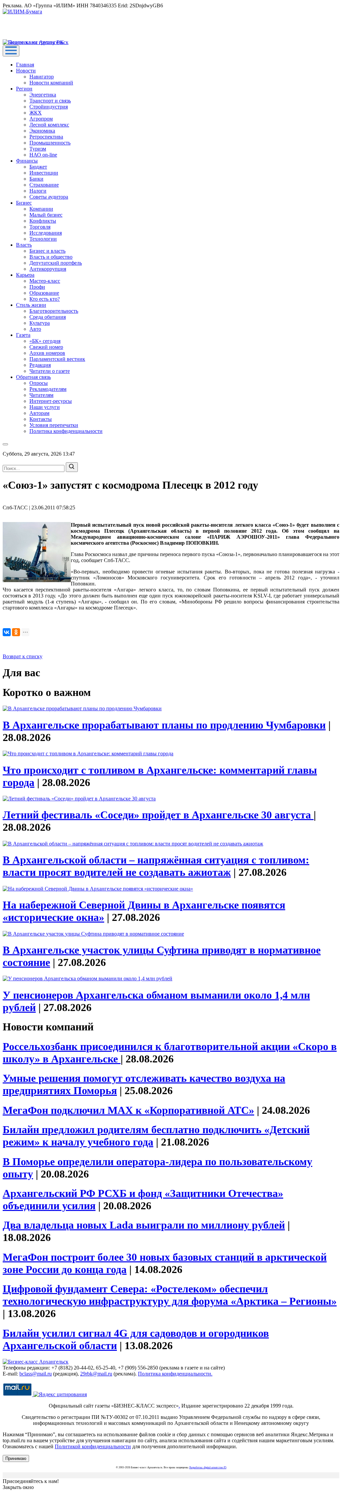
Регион (24, 88)
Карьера (25, 275)
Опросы (38, 383)
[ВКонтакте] (7, 632)
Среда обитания (47, 317)
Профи (37, 287)
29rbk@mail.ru (96, 1374)
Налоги (37, 191)
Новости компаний (51, 82)
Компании (41, 209)
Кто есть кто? (44, 299)
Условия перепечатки (53, 425)
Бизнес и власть (47, 251)
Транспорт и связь (50, 100)
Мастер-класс (44, 281)
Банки (36, 179)
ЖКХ (35, 112)
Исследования (45, 233)
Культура (39, 323)
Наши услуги (44, 407)
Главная (25, 64)
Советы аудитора (48, 197)
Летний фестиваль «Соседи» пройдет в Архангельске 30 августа (158, 815)
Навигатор (41, 76)
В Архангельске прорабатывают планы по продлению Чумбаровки (164, 725)
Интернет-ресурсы (50, 401)
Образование (44, 293)
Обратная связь (33, 377)
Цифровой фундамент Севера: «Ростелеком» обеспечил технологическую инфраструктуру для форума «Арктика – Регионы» (170, 1295)
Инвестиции (43, 173)
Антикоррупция (47, 269)
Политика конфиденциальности (66, 431)
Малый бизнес (45, 215)
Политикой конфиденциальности (93, 1446)
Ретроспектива (46, 137)
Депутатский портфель (55, 263)
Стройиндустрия (48, 106)
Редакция (40, 365)
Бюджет (38, 167)
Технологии (43, 239)
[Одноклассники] (16, 632)
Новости (26, 70)
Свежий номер (46, 347)
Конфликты (42, 221)
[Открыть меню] (11, 50)
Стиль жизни (31, 305)
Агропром (41, 118)
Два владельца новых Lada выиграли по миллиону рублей (144, 1225)
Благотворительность (53, 311)
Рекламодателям (47, 389)
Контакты (40, 419)
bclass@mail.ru (35, 1374)
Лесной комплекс (49, 125)
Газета (23, 335)
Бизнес (24, 203)
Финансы (27, 161)
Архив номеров (47, 353)
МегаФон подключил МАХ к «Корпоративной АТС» (128, 1110)
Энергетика (42, 94)
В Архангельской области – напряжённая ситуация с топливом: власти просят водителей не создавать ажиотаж (156, 866)
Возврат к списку (22, 656)
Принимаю (15, 1458)
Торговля (39, 227)
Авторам (39, 413)
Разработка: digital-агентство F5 (207, 1467)
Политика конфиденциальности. (175, 1374)
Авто (35, 329)
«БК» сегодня (44, 341)
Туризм (37, 149)
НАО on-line (43, 155)
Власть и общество (50, 257)
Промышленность (49, 143)
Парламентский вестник (57, 359)
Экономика (42, 131)
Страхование (44, 185)
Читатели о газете (49, 371)
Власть (24, 245)
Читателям (41, 395)
